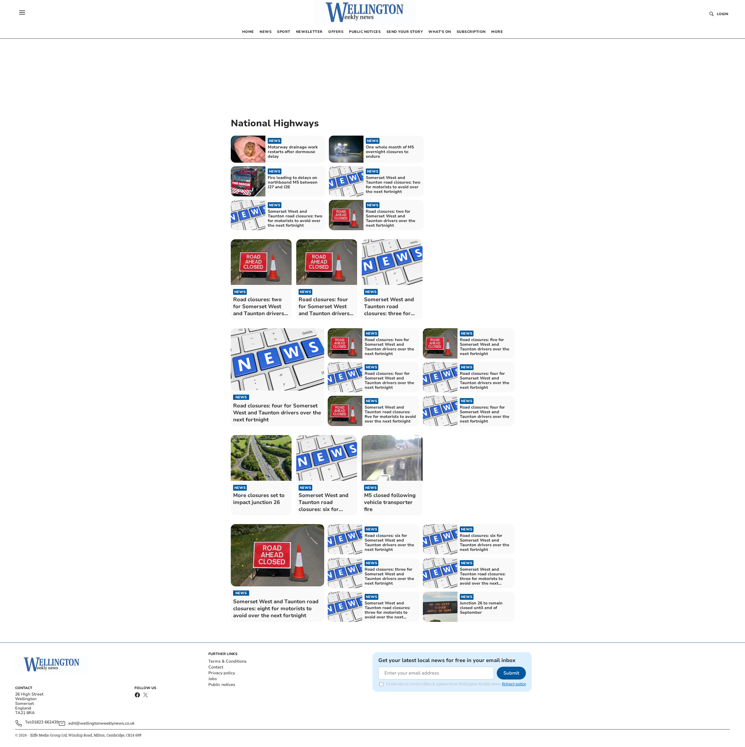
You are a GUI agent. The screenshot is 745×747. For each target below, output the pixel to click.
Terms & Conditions (227, 661)
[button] (22, 12)
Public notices (221, 684)
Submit (511, 673)
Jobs (212, 679)
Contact (215, 667)
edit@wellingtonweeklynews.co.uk (101, 723)
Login (722, 14)
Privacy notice (514, 684)
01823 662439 (45, 722)
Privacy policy (221, 673)
